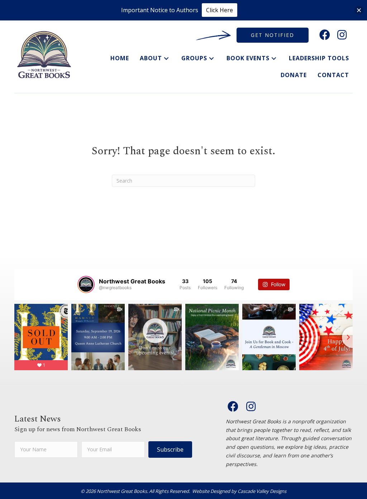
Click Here (219, 10)
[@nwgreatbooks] (86, 284)
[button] (325, 35)
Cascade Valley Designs (262, 491)
